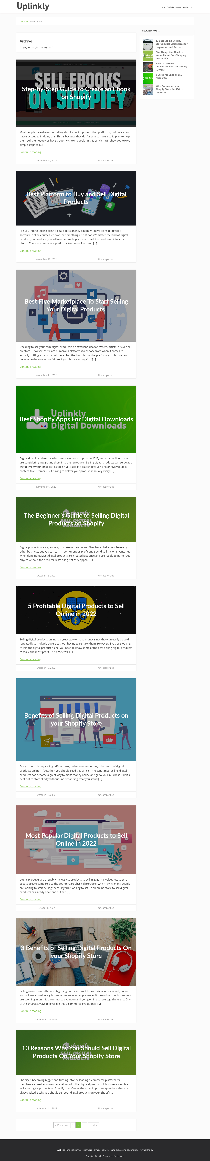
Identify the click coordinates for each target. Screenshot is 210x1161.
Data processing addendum (124, 1149)
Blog (163, 7)
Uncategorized (106, 160)
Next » (93, 1125)
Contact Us (187, 7)
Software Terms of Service (96, 1149)
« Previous (61, 1125)
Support (178, 7)
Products (170, 7)
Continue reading (30, 152)
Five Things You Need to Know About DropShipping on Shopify (171, 55)
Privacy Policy (146, 1149)
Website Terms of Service (69, 1149)
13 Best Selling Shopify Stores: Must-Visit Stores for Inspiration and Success (172, 44)
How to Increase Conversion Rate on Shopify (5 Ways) (171, 66)
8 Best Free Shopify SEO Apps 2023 (169, 76)
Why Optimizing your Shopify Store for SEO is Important (169, 89)
